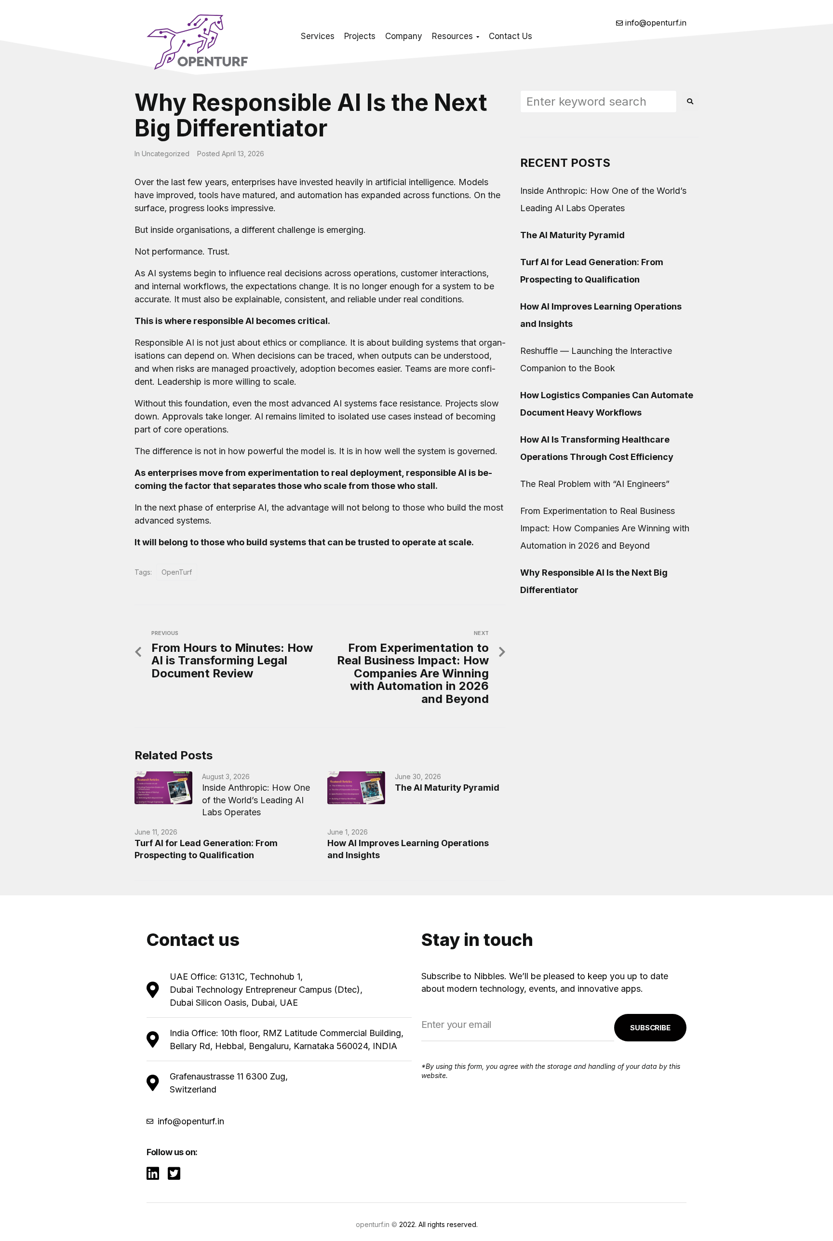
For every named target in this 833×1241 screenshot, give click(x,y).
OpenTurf (176, 572)
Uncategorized (165, 153)
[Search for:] (598, 101)
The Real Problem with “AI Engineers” (595, 484)
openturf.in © (376, 1224)
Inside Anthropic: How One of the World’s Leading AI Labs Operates (256, 799)
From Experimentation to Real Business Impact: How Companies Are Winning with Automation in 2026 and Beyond (604, 528)
